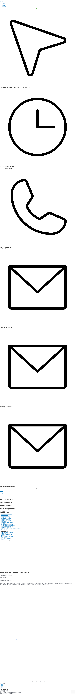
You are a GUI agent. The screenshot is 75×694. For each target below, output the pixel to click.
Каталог (3, 4)
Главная (3, 3)
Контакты (4, 6)
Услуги (3, 5)
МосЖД (1, 1)
